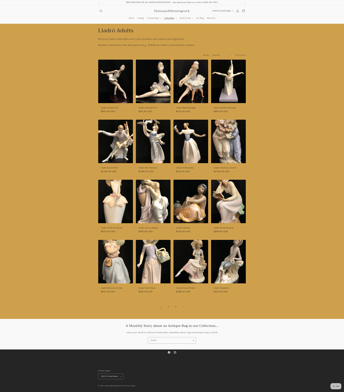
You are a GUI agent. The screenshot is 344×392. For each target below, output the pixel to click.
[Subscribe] (193, 340)
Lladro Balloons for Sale (111, 288)
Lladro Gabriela (183, 228)
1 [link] (161, 307)
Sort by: (206, 55)
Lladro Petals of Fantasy (112, 228)
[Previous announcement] (99, 2)
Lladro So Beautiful (184, 168)
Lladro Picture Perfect (185, 288)
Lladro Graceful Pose (148, 108)
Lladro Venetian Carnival (225, 168)
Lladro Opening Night (186, 108)
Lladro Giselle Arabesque (225, 108)
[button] (101, 11)
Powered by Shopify (128, 386)
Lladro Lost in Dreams (148, 228)
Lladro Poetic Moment (224, 228)
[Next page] (183, 307)
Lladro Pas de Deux (109, 168)
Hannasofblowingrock (112, 386)
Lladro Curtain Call (109, 108)
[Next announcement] (245, 2)
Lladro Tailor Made (147, 288)
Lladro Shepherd (221, 288)
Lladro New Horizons (148, 168)
